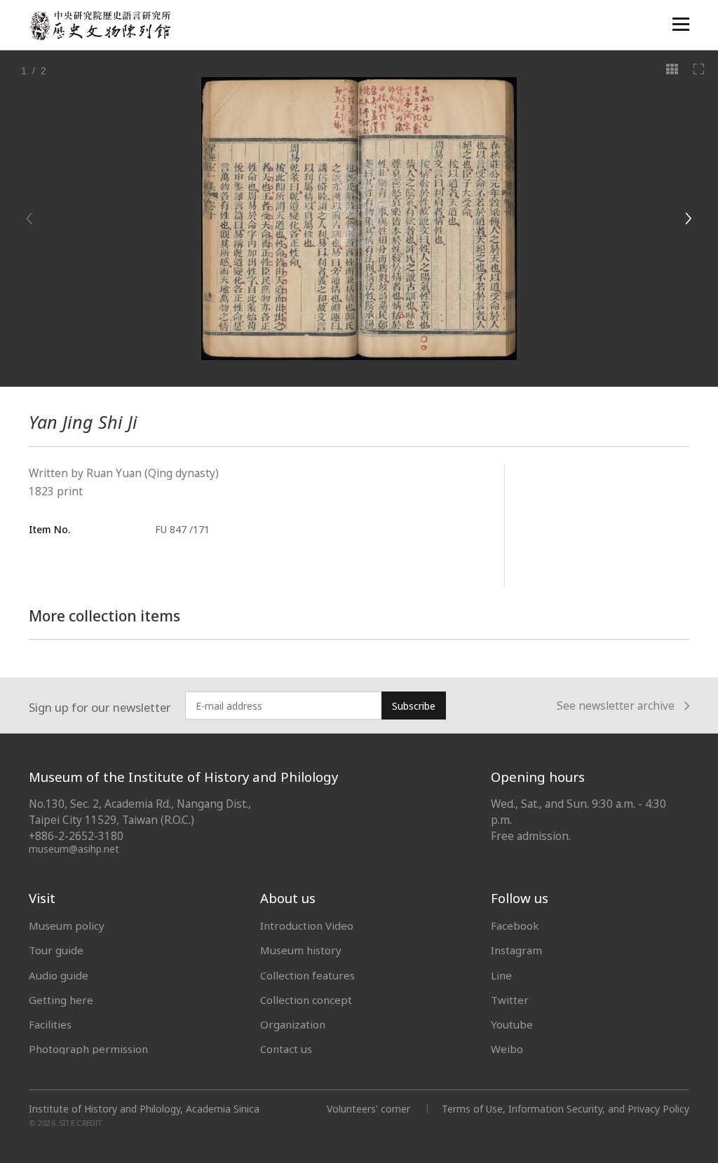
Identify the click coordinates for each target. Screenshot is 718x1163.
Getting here (61, 1000)
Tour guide (56, 950)
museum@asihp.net (74, 848)
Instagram (516, 950)
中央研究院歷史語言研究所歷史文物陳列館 (99, 26)
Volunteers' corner (368, 1108)
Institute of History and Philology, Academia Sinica (144, 1109)
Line (501, 975)
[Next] (687, 218)
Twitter (510, 1000)
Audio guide (58, 975)
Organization (292, 1024)
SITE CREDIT (81, 1123)
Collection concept (306, 1000)
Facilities (50, 1024)
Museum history (300, 950)
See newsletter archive (616, 706)
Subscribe (413, 706)
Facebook (515, 925)
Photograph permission (88, 1049)
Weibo (507, 1049)
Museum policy (66, 925)
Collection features (307, 975)
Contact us (286, 1049)
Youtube (512, 1024)
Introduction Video (306, 925)
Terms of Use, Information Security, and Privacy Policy (565, 1108)
